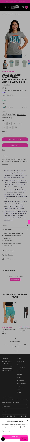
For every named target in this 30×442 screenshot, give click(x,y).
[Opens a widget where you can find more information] (24, 439)
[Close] (27, 420)
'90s (2, 439)
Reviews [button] (29, 222)
